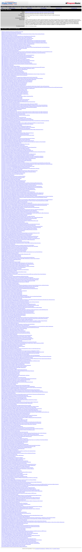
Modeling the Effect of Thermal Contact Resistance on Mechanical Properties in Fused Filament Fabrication (17, 370)
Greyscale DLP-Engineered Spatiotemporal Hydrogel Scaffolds (10, 261)
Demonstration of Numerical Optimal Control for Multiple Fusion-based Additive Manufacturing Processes (17, 132)
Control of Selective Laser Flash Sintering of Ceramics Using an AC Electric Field (13, 117)
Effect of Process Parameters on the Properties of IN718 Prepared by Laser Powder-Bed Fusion (15, 190)
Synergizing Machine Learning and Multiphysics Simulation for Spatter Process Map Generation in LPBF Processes (18, 493)
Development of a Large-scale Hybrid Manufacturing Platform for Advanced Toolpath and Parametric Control (17, 166)
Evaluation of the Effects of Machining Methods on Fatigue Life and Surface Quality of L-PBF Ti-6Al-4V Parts (18, 216)
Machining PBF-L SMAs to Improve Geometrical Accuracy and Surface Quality (13, 344)
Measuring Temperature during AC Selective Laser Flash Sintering (11, 349)
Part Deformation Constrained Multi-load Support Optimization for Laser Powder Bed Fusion (15, 414)
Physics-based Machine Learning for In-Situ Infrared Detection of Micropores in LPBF (14, 419)
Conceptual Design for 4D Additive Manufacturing (9, 110)
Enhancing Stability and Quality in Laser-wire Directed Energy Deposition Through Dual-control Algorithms (17, 206)
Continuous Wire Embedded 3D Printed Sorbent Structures (10, 116)
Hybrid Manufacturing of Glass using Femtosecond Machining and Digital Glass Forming (14, 276)
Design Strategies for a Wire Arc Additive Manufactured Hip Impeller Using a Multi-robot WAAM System (17, 150)
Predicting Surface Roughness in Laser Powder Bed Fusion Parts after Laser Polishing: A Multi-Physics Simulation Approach (20, 434)
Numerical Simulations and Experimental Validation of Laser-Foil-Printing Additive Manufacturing (16, 396)
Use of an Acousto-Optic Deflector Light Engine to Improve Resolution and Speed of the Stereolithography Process (18, 538)
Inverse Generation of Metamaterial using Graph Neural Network (11, 316)
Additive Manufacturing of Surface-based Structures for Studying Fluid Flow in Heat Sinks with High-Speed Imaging (19, 63)
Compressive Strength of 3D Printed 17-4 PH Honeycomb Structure (11, 109)
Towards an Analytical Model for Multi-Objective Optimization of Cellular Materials (14, 519)
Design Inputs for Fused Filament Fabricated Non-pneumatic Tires (11, 142)
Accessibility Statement (56, 548)
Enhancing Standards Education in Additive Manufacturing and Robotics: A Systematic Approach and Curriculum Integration (20, 207)
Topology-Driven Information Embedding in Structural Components (11, 509)
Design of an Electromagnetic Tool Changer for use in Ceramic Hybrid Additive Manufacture (15, 148)
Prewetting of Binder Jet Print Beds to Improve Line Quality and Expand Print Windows (14, 438)
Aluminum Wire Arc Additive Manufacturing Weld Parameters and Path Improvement (14, 72)
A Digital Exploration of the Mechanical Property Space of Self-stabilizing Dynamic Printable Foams (16, 39)
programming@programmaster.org (40, 548)
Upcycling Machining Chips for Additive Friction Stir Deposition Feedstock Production (14, 537)
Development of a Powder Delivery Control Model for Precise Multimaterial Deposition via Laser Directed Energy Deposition (20, 168)
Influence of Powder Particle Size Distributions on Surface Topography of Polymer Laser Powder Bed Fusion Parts (18, 304)
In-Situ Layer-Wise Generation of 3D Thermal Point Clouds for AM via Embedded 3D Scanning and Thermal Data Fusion (19, 288)
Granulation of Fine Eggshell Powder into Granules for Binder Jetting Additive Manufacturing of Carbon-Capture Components (20, 258)
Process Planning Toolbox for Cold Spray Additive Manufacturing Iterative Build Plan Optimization (16, 447)
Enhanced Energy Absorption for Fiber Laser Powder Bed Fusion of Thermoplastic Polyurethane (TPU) (16, 202)
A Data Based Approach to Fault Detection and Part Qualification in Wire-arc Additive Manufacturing (16, 37)
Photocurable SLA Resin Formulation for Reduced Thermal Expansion (12, 418)
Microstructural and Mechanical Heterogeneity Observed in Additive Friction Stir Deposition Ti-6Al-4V (17, 357)
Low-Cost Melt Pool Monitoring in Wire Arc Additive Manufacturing (11, 340)
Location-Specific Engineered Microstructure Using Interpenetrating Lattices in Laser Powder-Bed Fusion (17, 338)
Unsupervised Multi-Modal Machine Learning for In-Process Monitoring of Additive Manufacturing (16, 534)
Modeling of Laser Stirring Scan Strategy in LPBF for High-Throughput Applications (14, 369)
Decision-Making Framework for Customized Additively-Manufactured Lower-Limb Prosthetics (15, 128)
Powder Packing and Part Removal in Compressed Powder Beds (11, 425)
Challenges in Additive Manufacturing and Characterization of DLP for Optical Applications (15, 99)
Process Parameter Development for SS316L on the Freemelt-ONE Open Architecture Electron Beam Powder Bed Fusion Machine (20, 445)
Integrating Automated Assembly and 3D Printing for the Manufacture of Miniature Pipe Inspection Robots (17, 311)
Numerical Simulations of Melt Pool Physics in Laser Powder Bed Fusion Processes (13, 397)
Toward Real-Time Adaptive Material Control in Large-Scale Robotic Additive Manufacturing (15, 516)
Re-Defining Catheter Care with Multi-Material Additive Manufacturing (12, 459)
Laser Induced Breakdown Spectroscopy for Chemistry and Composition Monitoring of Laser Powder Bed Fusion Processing (20, 327)
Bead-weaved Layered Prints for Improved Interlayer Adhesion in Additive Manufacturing (14, 91)
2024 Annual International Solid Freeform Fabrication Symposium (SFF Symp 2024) (39, 12)
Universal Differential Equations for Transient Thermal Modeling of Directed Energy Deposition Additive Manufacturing (19, 533)
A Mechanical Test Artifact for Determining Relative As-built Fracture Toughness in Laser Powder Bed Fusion (17, 43)
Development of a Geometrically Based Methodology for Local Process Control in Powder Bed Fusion (16, 165)
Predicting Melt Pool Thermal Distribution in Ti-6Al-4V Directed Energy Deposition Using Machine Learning (18, 429)
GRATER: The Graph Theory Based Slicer (7, 260)
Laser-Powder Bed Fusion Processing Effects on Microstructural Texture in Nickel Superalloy (15, 325)
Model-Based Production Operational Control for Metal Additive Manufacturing (13, 367)
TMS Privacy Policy (49, 548)
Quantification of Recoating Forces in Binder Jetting (9, 454)
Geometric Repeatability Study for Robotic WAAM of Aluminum (11, 255)
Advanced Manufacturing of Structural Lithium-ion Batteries (10, 66)
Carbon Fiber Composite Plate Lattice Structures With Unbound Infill (11, 97)
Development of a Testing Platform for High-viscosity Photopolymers (11, 169)
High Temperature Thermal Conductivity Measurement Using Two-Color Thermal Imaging (15, 269)
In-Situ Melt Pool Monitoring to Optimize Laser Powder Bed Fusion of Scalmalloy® (14, 290)
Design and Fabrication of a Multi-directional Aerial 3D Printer (10, 137)
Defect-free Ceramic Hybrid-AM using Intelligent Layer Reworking (11, 130)
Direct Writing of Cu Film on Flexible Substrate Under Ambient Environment (13, 177)
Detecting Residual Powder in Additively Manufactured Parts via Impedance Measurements (15, 152)
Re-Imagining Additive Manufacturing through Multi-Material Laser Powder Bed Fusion (14, 460)
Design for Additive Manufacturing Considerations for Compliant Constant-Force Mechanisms (15, 139)
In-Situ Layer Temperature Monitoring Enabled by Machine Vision (11, 289)
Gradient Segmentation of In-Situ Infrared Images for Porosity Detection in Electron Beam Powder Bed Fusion (17, 257)
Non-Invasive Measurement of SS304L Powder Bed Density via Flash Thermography (14, 388)
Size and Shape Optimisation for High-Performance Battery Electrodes (12, 473)
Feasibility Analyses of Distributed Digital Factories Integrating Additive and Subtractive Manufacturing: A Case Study (19, 237)
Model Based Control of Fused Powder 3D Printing (9, 368)
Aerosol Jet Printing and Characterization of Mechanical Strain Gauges (12, 70)
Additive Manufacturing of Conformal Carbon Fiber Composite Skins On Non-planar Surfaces (15, 61)
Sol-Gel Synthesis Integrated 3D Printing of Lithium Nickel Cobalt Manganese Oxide (14, 476)
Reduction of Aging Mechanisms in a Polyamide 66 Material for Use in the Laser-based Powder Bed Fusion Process (18, 464)
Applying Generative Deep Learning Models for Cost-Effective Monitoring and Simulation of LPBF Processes (18, 88)
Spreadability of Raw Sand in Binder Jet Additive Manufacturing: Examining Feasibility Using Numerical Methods (18, 479)
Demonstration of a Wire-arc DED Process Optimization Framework (11, 131)
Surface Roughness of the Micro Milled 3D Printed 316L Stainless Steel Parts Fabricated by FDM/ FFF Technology (18, 488)
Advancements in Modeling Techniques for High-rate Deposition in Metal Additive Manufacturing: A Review (17, 68)
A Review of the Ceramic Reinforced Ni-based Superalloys (10, 50)
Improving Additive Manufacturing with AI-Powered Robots (10, 284)
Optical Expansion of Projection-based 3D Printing (9, 404)
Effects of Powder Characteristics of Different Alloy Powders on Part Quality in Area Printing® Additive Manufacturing (19, 195)
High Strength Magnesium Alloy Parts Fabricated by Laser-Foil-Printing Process (13, 267)
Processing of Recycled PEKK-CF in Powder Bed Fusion (9, 449)
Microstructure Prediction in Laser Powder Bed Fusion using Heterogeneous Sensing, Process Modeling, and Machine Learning (20, 360)
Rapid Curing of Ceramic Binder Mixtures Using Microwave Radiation (12, 457)
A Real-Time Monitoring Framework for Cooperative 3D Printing (11, 49)
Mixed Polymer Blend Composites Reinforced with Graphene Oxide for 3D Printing (14, 366)
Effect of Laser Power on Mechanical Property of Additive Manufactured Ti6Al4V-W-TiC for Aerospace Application (18, 185)
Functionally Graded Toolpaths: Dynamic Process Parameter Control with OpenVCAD (14, 247)
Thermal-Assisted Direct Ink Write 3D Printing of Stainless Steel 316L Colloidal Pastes (14, 503)
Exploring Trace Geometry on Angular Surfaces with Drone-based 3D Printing (13, 230)
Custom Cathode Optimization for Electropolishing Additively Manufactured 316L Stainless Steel (16, 126)
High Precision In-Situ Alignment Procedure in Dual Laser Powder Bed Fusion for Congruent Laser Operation (17, 266)
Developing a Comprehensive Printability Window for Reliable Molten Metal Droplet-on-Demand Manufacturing (18, 158)
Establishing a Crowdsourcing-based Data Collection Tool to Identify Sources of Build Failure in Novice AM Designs (19, 210)
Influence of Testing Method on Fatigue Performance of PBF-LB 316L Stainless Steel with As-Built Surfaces (17, 306)
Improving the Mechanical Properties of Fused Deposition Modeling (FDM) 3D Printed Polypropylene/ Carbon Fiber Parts (19, 286)
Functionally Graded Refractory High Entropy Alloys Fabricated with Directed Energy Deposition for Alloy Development (19, 246)
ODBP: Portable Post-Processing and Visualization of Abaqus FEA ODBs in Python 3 (14, 398)
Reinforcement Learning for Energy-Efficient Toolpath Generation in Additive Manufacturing (15, 466)
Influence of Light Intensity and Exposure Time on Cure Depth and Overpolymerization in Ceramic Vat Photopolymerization (20, 301)
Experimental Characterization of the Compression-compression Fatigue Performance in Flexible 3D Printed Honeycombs (19, 220)
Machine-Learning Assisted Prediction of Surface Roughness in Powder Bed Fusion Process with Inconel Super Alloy (19, 341)
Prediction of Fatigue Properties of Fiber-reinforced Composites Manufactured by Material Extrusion (16, 436)
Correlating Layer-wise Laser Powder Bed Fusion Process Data (10, 121)
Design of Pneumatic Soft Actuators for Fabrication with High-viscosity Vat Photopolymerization (16, 149)
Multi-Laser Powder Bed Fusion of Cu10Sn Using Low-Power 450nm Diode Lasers (13, 380)
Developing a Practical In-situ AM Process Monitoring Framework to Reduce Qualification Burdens (16, 159)
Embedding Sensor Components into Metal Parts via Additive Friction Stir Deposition (14, 201)
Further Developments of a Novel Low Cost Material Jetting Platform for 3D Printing (14, 249)
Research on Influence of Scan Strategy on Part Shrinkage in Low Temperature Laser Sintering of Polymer (17, 467)
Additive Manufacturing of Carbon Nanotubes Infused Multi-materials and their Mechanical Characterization (17, 60)
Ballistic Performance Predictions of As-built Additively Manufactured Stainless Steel (14, 90)
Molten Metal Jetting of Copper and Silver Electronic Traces (10, 374)
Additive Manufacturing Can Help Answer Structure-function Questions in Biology (13, 58)
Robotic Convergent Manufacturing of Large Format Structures (10, 469)
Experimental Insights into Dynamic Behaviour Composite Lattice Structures (13, 221)
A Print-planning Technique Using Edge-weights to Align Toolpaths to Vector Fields (14, 48)
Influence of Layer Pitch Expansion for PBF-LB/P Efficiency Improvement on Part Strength (15, 300)
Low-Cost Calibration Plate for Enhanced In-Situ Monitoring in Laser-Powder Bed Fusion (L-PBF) (16, 339)
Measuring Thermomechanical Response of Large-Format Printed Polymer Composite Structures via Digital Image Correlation (20, 350)
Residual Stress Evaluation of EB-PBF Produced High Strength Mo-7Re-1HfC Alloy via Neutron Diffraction (17, 468)
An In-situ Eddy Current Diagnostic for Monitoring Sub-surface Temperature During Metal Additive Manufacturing (18, 79)
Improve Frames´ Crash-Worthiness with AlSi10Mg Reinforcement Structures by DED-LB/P (15, 281)
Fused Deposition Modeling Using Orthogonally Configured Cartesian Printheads (13, 250)
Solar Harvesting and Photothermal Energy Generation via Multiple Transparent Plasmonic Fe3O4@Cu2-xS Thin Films (19, 477)
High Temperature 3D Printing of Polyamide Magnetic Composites (11, 268)
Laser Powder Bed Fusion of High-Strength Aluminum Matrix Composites (12, 329)
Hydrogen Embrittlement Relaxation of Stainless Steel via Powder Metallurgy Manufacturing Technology (17, 277)
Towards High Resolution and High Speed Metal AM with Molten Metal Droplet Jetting (14, 523)
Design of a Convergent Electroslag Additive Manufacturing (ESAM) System (13, 145)
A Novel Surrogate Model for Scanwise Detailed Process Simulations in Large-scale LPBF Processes (16, 46)
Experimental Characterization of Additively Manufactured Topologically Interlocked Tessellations (16, 219)
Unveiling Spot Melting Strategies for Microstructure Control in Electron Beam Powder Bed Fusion (16, 536)
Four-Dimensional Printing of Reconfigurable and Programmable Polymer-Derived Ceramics (15, 241)
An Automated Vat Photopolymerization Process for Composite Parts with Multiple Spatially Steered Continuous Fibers (19, 77)
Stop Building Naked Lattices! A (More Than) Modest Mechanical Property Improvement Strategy (16, 483)
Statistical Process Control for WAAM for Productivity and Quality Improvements (13, 480)
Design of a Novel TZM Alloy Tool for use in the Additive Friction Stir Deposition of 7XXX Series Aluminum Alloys (18, 147)
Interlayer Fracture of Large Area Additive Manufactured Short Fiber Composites (13, 315)
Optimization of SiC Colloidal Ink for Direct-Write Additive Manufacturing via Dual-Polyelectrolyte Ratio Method (18, 407)
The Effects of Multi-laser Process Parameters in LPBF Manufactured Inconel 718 (13, 499)
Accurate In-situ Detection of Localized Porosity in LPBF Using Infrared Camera (13, 53)
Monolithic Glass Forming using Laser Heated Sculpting (9, 376)
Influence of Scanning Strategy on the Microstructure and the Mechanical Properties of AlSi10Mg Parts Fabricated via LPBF (20, 305)
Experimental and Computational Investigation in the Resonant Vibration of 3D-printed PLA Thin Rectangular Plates (19, 218)
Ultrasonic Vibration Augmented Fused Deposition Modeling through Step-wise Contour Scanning (16, 527)
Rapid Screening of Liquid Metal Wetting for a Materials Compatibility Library (13, 458)
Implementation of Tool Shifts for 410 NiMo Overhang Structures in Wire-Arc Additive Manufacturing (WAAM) (18, 280)
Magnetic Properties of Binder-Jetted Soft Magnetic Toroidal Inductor (11, 345)
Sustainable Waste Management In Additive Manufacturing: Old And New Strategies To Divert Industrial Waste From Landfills (20, 489)
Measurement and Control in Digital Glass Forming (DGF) (10, 347)
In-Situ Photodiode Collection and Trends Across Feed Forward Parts (11, 291)
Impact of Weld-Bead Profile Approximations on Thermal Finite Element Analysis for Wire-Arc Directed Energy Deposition (19, 279)
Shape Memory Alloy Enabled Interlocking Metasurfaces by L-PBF (11, 470)
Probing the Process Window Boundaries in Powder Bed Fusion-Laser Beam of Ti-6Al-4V (14, 440)
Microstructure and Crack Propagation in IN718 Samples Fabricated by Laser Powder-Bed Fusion (16, 359)
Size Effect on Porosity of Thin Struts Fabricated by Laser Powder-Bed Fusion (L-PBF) (14, 474)
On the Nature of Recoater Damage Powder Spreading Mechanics (11, 400)
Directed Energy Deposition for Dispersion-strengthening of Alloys (11, 178)
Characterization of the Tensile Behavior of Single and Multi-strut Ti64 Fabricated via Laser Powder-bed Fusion (18, 101)
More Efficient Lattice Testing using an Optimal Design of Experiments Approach (13, 377)
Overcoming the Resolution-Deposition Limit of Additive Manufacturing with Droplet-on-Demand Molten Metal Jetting (19, 409)
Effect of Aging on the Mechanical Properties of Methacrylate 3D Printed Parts (13, 181)
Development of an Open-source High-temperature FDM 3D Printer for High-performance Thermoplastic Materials (18, 171)
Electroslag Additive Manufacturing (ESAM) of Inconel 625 (10, 198)
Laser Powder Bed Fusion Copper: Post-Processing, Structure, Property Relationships (14, 328)
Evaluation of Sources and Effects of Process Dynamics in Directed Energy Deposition (14, 215)
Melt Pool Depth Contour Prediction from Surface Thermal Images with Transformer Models (15, 354)
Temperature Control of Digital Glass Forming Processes (9, 494)
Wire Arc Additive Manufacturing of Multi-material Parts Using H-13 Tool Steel (13, 545)
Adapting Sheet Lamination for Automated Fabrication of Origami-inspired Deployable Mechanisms (16, 56)
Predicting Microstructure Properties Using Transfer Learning (10, 430)
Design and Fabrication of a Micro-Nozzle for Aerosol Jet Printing (11, 136)
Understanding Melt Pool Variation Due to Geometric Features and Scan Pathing (13, 528)
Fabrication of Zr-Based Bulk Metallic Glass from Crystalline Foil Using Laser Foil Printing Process (16, 235)
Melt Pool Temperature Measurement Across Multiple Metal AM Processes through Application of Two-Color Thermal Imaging (20, 355)
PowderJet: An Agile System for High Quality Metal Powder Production (12, 426)
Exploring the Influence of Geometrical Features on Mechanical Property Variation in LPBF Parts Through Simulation (19, 228)
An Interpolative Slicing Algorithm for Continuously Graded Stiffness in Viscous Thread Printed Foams (16, 80)
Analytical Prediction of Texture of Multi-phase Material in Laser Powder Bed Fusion (14, 82)
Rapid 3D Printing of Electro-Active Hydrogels (8, 456)
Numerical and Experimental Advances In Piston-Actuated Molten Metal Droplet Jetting (14, 395)
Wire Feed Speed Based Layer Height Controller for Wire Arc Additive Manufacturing (14, 546)
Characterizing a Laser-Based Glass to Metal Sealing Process (10, 102)
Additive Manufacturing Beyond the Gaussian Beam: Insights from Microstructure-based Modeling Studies (17, 57)
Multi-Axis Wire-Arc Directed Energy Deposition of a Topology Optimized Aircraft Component (15, 379)
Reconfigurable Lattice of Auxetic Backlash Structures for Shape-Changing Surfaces (14, 463)
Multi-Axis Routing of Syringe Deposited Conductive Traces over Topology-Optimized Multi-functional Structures (18, 378)
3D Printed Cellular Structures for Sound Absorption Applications (11, 32)
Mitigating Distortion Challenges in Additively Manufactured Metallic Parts (12, 364)
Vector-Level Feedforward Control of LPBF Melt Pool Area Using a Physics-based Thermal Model (16, 544)
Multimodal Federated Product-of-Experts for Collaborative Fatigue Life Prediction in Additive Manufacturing (18, 386)
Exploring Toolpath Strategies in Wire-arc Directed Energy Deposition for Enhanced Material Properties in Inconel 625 (19, 229)
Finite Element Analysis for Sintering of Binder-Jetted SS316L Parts (11, 240)
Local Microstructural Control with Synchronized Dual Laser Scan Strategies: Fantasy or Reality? (16, 336)
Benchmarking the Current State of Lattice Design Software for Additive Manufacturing (14, 92)
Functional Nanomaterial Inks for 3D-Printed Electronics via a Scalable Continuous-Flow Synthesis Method (17, 245)
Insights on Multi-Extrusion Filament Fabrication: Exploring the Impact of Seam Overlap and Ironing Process (17, 310)
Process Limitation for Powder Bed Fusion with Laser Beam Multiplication (12, 443)
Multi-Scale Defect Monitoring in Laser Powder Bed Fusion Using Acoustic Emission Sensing (15, 385)
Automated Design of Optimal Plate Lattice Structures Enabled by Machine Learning (14, 89)
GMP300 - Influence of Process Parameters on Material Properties (11, 256)
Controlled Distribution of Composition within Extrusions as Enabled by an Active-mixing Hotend (16, 118)
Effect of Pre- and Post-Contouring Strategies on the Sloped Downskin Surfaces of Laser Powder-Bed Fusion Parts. (18, 189)
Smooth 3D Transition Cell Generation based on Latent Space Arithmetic (12, 475)
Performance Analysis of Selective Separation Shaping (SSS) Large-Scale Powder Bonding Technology (16, 416)
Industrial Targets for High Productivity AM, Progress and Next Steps (11, 298)
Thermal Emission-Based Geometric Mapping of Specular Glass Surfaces (12, 505)
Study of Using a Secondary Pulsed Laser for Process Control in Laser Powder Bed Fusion (14, 486)
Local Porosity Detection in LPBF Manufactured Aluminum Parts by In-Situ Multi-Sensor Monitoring (16, 337)
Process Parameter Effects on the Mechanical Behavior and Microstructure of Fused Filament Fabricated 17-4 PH (18, 446)
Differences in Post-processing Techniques (7, 175)
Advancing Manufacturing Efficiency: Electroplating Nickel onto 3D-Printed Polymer (14, 69)
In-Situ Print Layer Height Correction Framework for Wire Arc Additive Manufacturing (14, 295)
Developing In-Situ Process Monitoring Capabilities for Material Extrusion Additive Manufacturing (16, 160)
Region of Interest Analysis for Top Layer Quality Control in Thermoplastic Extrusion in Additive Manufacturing (18, 465)
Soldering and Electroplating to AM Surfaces (8, 478)
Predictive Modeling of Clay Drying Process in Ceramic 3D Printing (11, 437)
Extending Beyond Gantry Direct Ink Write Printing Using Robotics (11, 231)
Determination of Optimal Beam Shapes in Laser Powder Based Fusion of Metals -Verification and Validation (17, 155)
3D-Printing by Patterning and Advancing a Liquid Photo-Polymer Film (12, 31)
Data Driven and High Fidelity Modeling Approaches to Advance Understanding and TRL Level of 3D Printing (18, 127)
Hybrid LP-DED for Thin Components (7, 275)
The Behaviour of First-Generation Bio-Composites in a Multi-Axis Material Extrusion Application (16, 496)
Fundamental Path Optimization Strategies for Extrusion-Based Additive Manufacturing (14, 248)
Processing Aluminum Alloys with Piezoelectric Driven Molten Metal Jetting (13, 448)
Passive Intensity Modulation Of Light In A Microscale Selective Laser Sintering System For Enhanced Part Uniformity (19, 415)
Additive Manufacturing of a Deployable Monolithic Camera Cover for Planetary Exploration (15, 59)
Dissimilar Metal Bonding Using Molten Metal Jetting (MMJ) (10, 179)
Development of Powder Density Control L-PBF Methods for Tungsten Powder (13, 172)
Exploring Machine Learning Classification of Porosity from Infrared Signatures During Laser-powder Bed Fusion (18, 225)
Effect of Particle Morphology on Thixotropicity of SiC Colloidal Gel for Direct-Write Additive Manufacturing (18, 188)
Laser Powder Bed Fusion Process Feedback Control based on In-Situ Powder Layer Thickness (15, 331)
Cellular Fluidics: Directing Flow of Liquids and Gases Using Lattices (11, 98)
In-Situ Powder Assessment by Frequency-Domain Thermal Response (11, 294)
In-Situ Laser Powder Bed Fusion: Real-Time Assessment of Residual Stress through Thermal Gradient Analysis (18, 287)
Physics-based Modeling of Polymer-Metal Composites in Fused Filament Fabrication (14, 420)
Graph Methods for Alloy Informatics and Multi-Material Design (11, 259)
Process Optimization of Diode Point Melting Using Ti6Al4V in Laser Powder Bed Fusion (14, 444)
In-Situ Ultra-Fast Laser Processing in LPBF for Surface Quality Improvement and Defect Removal (16, 297)
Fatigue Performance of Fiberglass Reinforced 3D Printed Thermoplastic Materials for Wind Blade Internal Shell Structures (19, 236)
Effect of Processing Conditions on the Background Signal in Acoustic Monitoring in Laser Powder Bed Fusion (18, 191)
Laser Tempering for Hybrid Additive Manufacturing (9, 334)
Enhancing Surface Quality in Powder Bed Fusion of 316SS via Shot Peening (13, 208)
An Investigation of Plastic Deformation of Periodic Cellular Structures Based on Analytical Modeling (16, 81)
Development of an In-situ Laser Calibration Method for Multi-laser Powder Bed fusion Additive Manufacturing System (19, 170)
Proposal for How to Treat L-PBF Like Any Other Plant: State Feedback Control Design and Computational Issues (18, 450)
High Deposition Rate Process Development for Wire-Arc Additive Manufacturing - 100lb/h (15, 265)
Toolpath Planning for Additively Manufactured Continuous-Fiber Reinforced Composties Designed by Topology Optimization (20, 508)
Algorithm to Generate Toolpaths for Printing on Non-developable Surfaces (12, 71)
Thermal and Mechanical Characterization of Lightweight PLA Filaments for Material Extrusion (15, 504)
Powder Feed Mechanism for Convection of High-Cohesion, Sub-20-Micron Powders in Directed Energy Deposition (18, 424)
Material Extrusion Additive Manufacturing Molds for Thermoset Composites (13, 346)
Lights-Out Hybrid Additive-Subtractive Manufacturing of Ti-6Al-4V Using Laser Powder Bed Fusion (16, 335)
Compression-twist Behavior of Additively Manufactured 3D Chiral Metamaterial (13, 108)
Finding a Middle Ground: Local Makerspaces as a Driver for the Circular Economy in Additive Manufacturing (18, 239)
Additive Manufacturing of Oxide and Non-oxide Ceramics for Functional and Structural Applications (16, 62)
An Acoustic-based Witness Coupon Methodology (9, 76)
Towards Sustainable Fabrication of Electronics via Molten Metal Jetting (12, 524)
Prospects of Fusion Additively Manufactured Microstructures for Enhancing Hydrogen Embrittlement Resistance (18, 453)
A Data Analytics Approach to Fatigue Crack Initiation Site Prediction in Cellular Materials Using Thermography (18, 36)
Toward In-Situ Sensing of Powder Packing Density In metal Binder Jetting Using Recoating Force (16, 513)
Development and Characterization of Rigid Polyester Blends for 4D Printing (13, 161)
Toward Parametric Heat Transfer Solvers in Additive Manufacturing (11, 514)
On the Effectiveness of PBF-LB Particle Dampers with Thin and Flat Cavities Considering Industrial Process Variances (19, 399)
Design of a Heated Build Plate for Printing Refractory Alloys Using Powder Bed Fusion (14, 146)
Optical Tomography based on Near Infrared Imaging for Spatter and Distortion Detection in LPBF (16, 405)
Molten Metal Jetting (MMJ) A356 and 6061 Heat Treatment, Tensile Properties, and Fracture (15, 375)
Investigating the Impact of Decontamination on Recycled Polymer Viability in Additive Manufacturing (17, 319)
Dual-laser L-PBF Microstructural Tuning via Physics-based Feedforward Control (13, 180)
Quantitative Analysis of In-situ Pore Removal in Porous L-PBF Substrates (12, 455)
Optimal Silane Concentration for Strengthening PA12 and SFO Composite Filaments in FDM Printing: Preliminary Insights (20, 406)
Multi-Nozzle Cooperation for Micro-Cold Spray (8, 384)
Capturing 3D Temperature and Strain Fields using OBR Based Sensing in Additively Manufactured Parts (17, 96)
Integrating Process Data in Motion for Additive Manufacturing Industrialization (13, 314)
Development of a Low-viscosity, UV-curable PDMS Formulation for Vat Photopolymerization (15, 167)
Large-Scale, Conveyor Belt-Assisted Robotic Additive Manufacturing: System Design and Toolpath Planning (18, 324)
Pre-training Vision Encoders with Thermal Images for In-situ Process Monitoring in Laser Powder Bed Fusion (17, 427)
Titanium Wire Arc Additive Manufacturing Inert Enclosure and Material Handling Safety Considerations (17, 507)
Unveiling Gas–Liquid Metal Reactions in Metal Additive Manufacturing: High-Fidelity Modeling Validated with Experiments (20, 535)
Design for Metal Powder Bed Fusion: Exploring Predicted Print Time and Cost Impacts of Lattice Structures (17, 140)
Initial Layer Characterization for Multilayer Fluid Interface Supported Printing (13, 308)
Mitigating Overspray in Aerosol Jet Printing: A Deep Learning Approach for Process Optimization (16, 365)
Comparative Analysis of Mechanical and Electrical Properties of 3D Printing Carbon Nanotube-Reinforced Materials (19, 107)
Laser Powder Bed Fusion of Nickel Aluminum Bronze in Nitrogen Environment (13, 330)
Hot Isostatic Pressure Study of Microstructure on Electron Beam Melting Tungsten (13, 271)
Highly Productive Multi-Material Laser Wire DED (9, 270)
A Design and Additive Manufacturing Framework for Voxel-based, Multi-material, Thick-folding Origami (17, 38)
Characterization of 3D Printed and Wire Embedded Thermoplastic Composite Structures (14, 100)
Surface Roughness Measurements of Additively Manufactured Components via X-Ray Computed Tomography (18, 487)
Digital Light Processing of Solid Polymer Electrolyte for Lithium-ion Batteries (13, 176)
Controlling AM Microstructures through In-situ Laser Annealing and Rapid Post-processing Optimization (17, 119)
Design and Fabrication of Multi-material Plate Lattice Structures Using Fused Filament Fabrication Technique (18, 138)
